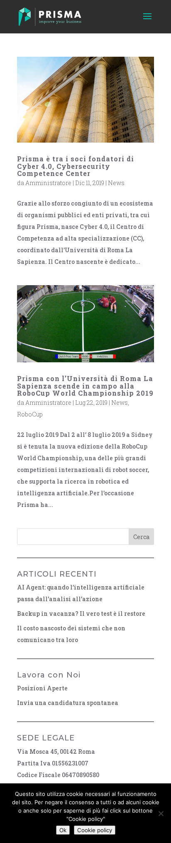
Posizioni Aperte (42, 688)
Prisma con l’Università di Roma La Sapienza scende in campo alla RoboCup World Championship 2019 (85, 385)
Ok (62, 830)
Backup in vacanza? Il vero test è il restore (81, 613)
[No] (160, 813)
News (116, 183)
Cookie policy (94, 830)
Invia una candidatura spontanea (67, 703)
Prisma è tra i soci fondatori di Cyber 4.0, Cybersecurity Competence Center (75, 166)
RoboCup (30, 414)
